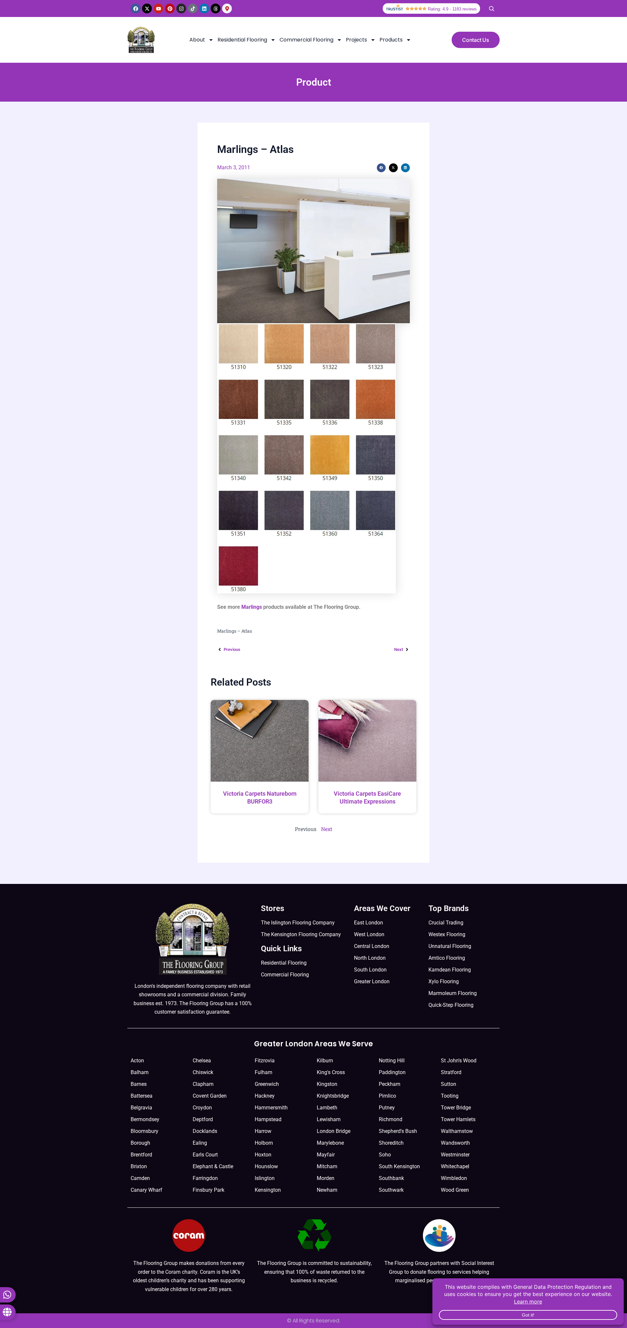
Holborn (264, 1143)
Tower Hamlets (458, 1119)
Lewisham (329, 1119)
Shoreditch (391, 1143)
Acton (137, 1060)
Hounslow (266, 1166)
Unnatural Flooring (449, 946)
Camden (140, 1178)
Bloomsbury (144, 1131)
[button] (381, 167)
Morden (325, 1178)
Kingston (327, 1084)
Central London (371, 946)
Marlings (251, 607)
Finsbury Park (208, 1190)
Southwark (391, 1190)
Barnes (139, 1084)
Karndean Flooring (449, 970)
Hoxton (263, 1155)
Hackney (265, 1096)
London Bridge (333, 1131)
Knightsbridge (333, 1096)
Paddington (392, 1072)
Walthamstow (457, 1131)
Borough (140, 1143)
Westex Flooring (446, 934)
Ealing (200, 1143)
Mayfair (326, 1155)
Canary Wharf (146, 1190)
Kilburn (325, 1060)
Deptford (203, 1119)
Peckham (389, 1084)
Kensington (268, 1190)
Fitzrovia (265, 1060)
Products (391, 39)
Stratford (451, 1072)
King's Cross (331, 1072)
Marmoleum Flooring (452, 993)
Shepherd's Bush (398, 1131)
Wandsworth (455, 1143)
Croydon (202, 1107)
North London (370, 958)
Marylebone (330, 1143)
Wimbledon (454, 1178)
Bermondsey (145, 1119)
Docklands (205, 1131)
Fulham (263, 1072)
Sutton (448, 1084)
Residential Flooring (242, 39)
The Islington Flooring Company (298, 923)
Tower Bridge (456, 1107)
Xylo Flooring (443, 981)
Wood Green (455, 1190)
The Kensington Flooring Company (301, 934)
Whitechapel (455, 1166)
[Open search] (491, 8)
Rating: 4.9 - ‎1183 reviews (452, 9)
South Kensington (399, 1166)
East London (368, 923)
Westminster (455, 1155)
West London (369, 934)
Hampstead (268, 1119)
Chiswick (203, 1072)
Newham (327, 1190)
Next (326, 828)
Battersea (142, 1096)
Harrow (263, 1131)
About (197, 39)
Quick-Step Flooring (451, 1005)
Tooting (449, 1096)
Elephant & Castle (213, 1166)
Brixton (139, 1166)
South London (370, 970)
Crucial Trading (445, 923)
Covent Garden (210, 1096)
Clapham (203, 1084)
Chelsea (202, 1060)
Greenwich (267, 1084)
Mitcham (327, 1166)
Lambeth (327, 1107)
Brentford (141, 1155)
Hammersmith (271, 1107)
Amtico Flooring (446, 958)
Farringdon (205, 1178)
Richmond (390, 1119)
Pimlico (387, 1096)
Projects (356, 39)
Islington (265, 1178)
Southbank (391, 1178)
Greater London (372, 981)
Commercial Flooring (306, 39)
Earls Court (205, 1155)
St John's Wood (458, 1060)
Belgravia (141, 1107)
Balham (140, 1072)
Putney (387, 1107)
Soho (385, 1155)
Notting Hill (392, 1060)
